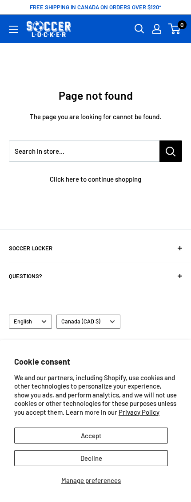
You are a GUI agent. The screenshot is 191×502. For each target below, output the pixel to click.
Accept (91, 436)
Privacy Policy (139, 412)
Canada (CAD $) (80, 321)
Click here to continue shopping (95, 179)
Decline (91, 458)
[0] (174, 28)
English (23, 321)
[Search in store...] (170, 151)
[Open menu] (13, 29)
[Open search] (139, 29)
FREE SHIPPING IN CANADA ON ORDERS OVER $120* (95, 7)
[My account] (156, 29)
